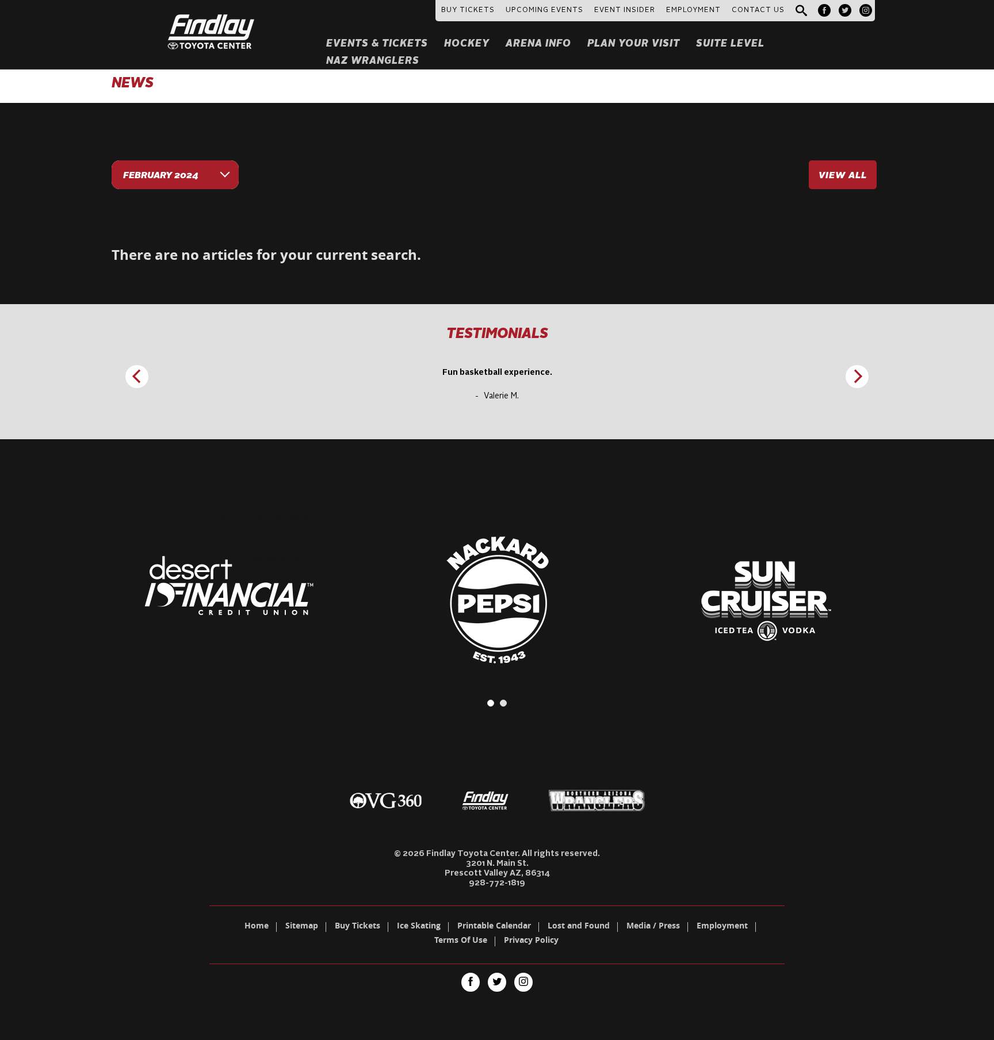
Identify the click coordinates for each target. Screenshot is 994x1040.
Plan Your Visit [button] (633, 44)
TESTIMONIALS (497, 334)
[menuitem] (824, 10)
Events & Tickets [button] (377, 44)
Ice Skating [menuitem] (419, 927)
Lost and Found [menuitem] (579, 927)
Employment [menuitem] (722, 927)
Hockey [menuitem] (467, 44)
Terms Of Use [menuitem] (460, 941)
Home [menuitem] (256, 927)
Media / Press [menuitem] (653, 927)
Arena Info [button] (538, 44)
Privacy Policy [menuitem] (531, 941)
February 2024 (160, 176)
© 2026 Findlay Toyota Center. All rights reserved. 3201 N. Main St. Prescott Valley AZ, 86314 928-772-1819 (497, 868)
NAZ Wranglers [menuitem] (372, 61)
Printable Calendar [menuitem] (494, 927)
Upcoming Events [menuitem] (544, 10)
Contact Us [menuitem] (758, 10)
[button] (801, 11)
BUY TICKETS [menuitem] (468, 10)
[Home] (211, 17)
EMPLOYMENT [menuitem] (693, 10)
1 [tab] (490, 703)
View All (843, 176)
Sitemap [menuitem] (301, 927)
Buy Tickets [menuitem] (357, 927)
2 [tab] (503, 703)
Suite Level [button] (730, 44)
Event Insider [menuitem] (624, 10)
